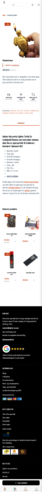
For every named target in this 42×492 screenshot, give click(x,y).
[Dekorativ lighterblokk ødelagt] (30, 221)
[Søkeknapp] (32, 4)
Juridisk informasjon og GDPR (11, 390)
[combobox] (21, 4)
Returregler (6, 424)
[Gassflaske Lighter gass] (11, 260)
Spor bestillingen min (9, 332)
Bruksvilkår (6, 421)
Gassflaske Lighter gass (11, 273)
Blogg (4, 373)
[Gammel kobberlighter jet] (11, 221)
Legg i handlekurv (22, 483)
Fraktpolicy (6, 376)
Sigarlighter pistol (30, 273)
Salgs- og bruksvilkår (9, 387)
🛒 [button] (15, 241)
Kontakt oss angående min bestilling (13, 335)
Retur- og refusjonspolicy (10, 383)
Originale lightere (14, 187)
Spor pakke (6, 417)
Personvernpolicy (7, 380)
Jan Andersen (15, 65)
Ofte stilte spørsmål (8, 414)
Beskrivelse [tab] (21, 123)
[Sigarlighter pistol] (30, 260)
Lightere (27, 190)
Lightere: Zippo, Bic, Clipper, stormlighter (24, 111)
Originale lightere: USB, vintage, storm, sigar (17, 113)
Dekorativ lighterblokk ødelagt (30, 234)
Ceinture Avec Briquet (31, 182)
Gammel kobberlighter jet (11, 234)
